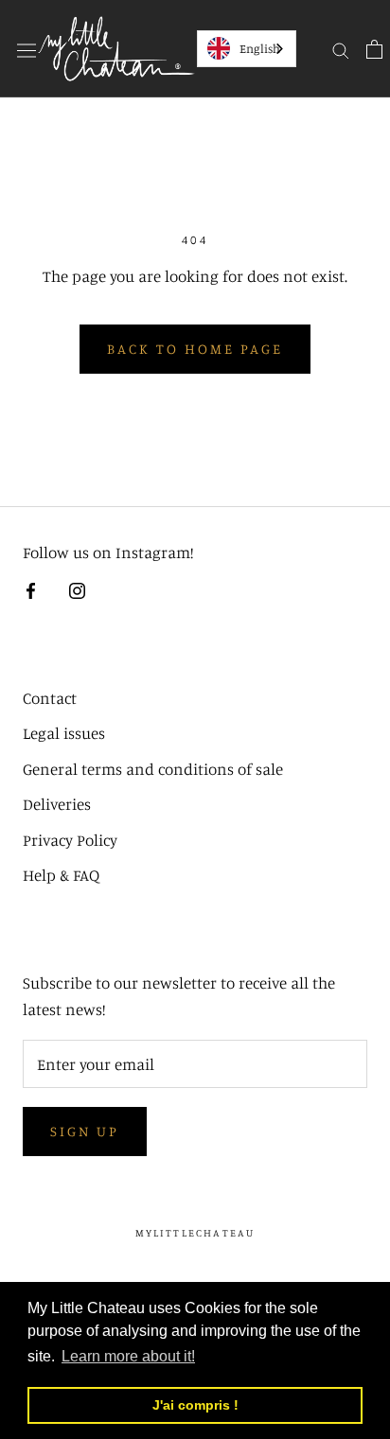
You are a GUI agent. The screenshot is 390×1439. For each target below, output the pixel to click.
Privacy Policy (70, 840)
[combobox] (246, 48)
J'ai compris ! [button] (195, 1405)
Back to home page (195, 349)
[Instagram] (77, 589)
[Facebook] (31, 589)
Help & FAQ (61, 875)
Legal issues (64, 733)
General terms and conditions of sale (153, 769)
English (259, 48)
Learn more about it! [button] (128, 1356)
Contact (50, 698)
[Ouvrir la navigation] (26, 48)
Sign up (84, 1131)
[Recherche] (340, 49)
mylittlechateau (195, 1232)
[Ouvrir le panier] (374, 49)
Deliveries (57, 804)
